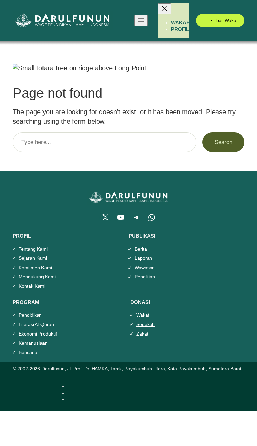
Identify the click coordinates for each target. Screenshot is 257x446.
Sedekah (145, 324)
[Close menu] (164, 8)
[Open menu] (141, 20)
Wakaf (142, 315)
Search (223, 142)
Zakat (142, 334)
